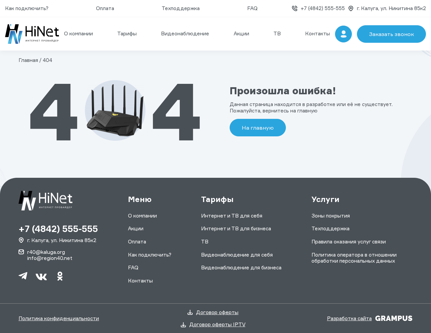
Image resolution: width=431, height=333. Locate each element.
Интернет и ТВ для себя (231, 215)
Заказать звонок (391, 34)
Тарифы (127, 33)
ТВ (277, 33)
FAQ (252, 8)
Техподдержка (181, 8)
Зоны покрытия (330, 215)
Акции (241, 33)
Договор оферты (217, 312)
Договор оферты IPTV (217, 325)
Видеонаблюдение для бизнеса (241, 267)
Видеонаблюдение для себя (237, 255)
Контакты (317, 33)
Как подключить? (26, 8)
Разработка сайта (349, 318)
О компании (78, 33)
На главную (258, 127)
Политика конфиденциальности (59, 318)
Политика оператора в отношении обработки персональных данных (354, 258)
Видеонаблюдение (185, 33)
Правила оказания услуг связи (348, 241)
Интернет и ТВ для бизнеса (236, 228)
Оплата (105, 8)
